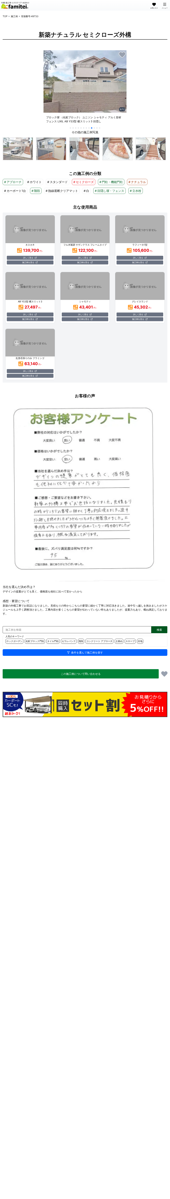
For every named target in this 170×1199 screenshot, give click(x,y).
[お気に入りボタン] (122, 55)
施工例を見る (28, 262)
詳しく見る (28, 257)
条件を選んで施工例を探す (87, 652)
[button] (18, 148)
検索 (159, 629)
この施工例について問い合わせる (81, 673)
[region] (85, 88)
